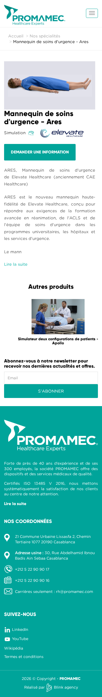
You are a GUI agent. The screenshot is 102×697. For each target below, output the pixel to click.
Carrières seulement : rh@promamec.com (54, 591)
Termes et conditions (24, 656)
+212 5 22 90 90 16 (32, 580)
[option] (51, 323)
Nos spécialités (45, 36)
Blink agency (66, 687)
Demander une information (40, 152)
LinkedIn (20, 629)
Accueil (15, 36)
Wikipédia (13, 648)
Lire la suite (15, 503)
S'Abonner (51, 391)
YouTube (20, 639)
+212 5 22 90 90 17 (32, 569)
